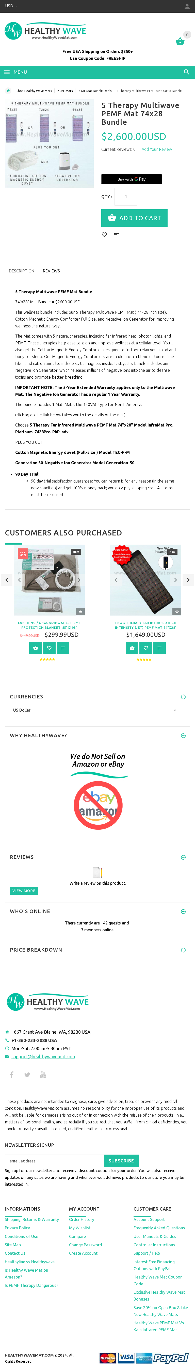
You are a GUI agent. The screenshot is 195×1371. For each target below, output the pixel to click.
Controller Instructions (154, 1245)
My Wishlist (79, 1228)
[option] (49, 607)
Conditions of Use (21, 1236)
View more (24, 890)
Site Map (13, 1245)
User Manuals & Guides (155, 1236)
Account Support (149, 1219)
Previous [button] (6, 580)
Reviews (51, 271)
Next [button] (188, 580)
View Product (35, 648)
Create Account (83, 1253)
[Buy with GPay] (131, 179)
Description (21, 271)
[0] (180, 44)
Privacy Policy (17, 1228)
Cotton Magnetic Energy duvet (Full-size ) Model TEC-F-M (72, 452)
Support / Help (147, 1253)
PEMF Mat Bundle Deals (94, 90)
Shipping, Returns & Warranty (32, 1219)
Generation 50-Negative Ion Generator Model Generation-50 (74, 462)
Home (8, 90)
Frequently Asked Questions (159, 1228)
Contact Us (15, 1253)
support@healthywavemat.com (43, 1056)
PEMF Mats (65, 90)
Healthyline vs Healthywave (30, 1261)
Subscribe (121, 1160)
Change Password (85, 1245)
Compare (77, 1236)
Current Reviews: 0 (118, 149)
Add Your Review (157, 149)
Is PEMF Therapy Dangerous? (31, 1285)
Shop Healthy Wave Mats (34, 90)
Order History (81, 1219)
